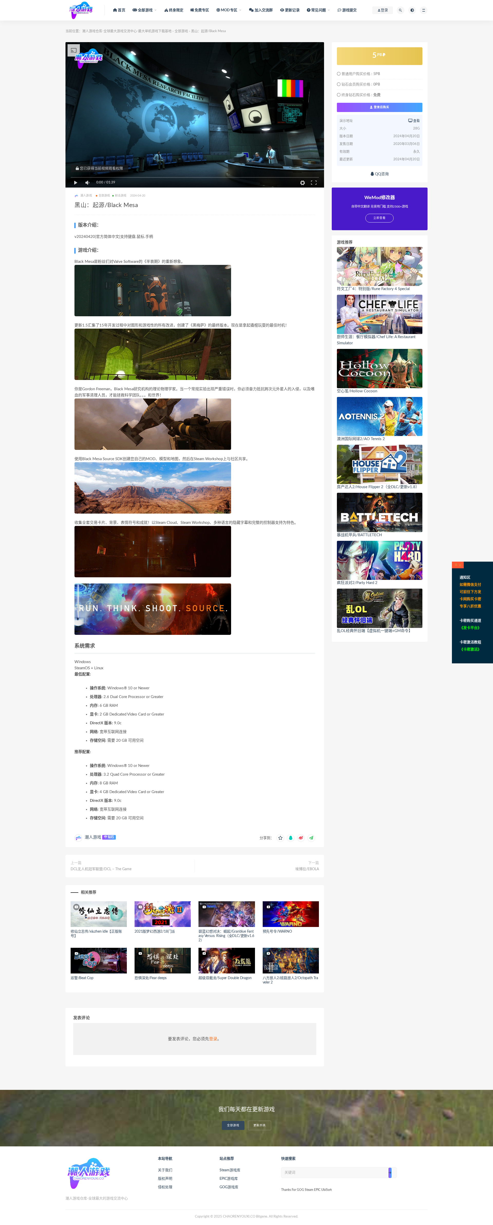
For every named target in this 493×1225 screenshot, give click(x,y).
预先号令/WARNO (277, 931)
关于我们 (165, 1170)
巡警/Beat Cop (82, 978)
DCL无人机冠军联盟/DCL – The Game (101, 869)
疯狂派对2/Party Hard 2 (357, 583)
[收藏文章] (280, 838)
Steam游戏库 (230, 1170)
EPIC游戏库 (229, 1179)
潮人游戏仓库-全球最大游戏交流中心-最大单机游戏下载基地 (127, 31)
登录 (213, 1039)
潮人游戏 (93, 837)
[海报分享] (311, 838)
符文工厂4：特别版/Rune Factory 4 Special (373, 289)
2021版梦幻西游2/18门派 (155, 931)
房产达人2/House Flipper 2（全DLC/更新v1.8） (378, 487)
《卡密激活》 (470, 649)
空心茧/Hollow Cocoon (357, 391)
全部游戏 (181, 31)
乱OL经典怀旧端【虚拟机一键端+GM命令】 (374, 631)
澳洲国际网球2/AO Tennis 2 (361, 439)
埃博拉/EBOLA (307, 869)
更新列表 (259, 1125)
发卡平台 (470, 628)
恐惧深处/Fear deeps (151, 978)
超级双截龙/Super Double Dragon (224, 978)
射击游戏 (121, 195)
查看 (416, 121)
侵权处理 (165, 1187)
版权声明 (165, 1179)
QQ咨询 (381, 174)
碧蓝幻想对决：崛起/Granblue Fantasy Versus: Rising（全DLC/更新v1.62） (226, 936)
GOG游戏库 (229, 1187)
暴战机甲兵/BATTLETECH (359, 535)
